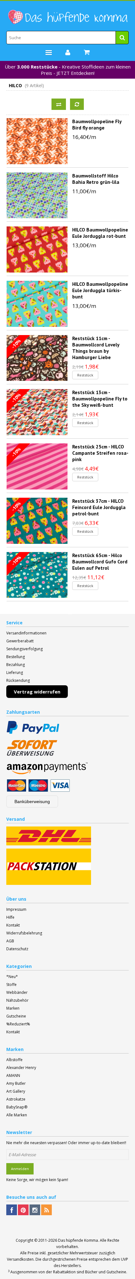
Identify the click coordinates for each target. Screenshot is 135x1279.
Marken (12, 1008)
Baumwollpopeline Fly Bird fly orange (96, 124)
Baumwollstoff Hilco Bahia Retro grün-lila (95, 178)
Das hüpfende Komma (78, 1240)
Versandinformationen (26, 633)
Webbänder (17, 992)
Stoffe (11, 984)
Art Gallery (15, 1091)
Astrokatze (15, 1099)
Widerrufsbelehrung (24, 933)
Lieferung (14, 672)
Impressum (16, 909)
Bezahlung (15, 664)
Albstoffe (14, 1059)
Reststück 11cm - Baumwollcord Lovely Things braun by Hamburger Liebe (95, 347)
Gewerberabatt (20, 641)
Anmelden (20, 1168)
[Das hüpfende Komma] (67, 17)
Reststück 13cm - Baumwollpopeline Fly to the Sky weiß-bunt (99, 398)
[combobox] (67, 37)
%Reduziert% (18, 1024)
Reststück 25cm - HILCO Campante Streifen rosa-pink (100, 452)
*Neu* (12, 976)
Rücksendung (18, 680)
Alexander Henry (21, 1067)
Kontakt (13, 925)
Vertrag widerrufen (37, 691)
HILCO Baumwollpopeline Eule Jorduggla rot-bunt (100, 232)
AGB (10, 941)
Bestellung (15, 656)
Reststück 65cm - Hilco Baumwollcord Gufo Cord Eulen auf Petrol (99, 561)
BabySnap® (16, 1107)
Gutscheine (16, 1016)
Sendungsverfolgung (24, 649)
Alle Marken (16, 1115)
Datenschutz (17, 949)
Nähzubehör (17, 1000)
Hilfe (10, 917)
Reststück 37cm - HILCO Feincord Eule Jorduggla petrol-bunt (99, 507)
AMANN (13, 1075)
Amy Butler (16, 1083)
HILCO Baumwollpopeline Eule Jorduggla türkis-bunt (100, 290)
